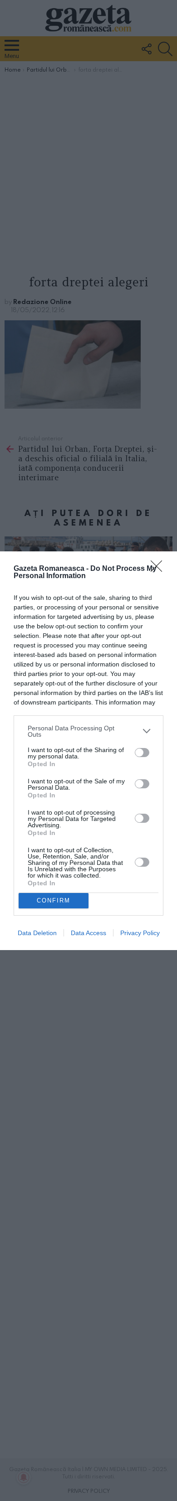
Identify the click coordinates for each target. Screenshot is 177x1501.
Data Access (88, 932)
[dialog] (88, 750)
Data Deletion (37, 932)
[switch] (142, 752)
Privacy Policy (140, 932)
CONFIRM (53, 900)
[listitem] (88, 731)
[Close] (159, 569)
